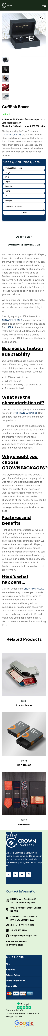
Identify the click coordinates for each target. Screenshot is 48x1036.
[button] (41, 17)
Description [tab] (24, 236)
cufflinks (10, 327)
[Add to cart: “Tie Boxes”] (28, 803)
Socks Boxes (24, 705)
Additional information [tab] (24, 244)
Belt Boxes (24, 765)
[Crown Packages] (7, 5)
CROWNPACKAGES (11, 134)
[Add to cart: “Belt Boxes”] (28, 743)
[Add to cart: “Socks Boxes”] (28, 684)
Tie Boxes (24, 824)
